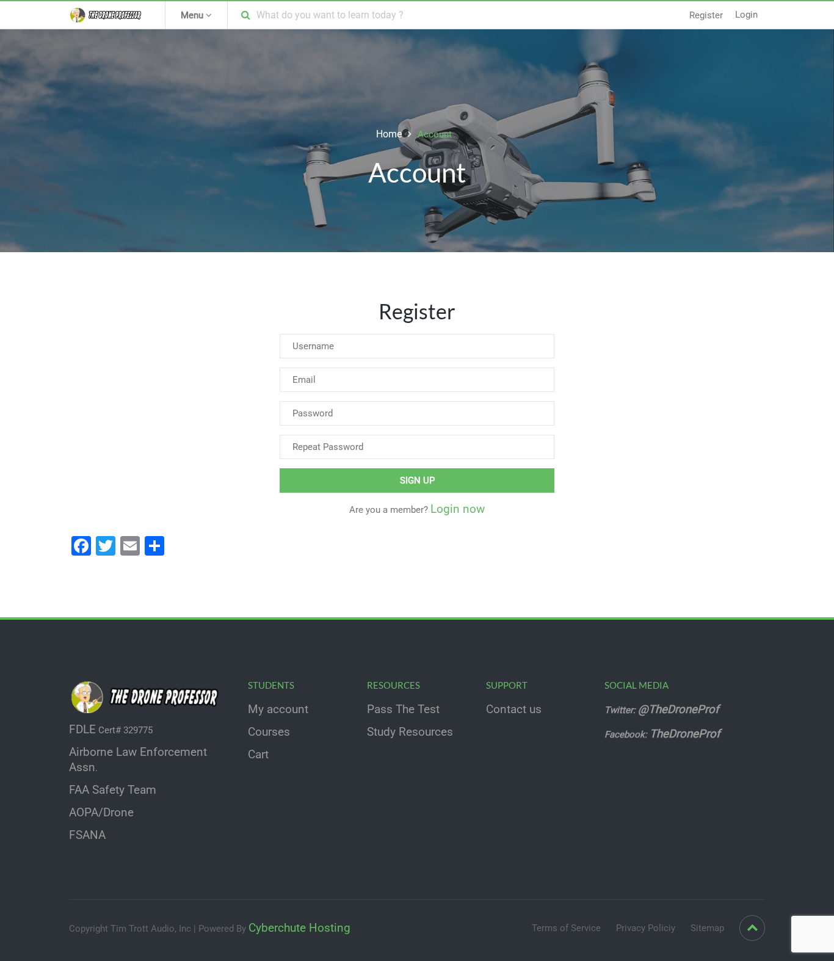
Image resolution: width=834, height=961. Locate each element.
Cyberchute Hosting (299, 928)
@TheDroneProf (680, 709)
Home (389, 134)
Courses (269, 732)
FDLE (82, 729)
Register (706, 15)
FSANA (87, 835)
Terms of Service (566, 928)
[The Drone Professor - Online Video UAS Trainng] (108, 14)
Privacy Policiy (645, 928)
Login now (457, 509)
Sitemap (707, 928)
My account (278, 709)
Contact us (514, 709)
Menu (193, 15)
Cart (258, 754)
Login (746, 14)
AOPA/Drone (101, 812)
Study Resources (410, 732)
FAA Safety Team (112, 790)
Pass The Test (403, 709)
